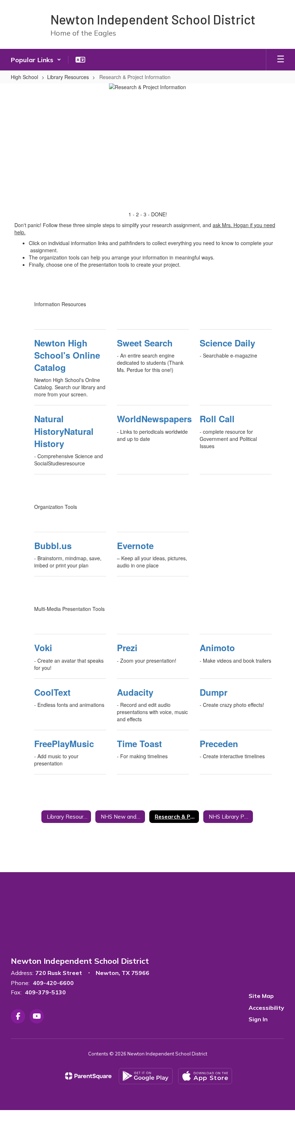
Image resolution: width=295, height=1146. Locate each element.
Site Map (261, 995)
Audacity (135, 692)
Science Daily (227, 343)
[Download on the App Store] (205, 1076)
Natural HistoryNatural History (64, 431)
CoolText (52, 692)
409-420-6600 (53, 982)
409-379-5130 (45, 992)
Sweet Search (145, 343)
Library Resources (68, 76)
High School (24, 76)
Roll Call (217, 419)
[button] (36, 59)
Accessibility (266, 1007)
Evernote (135, 545)
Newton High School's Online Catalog (67, 355)
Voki (43, 647)
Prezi (127, 647)
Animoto (217, 647)
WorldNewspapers (153, 419)
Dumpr (213, 692)
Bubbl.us (53, 545)
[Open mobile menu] (280, 59)
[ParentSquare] (88, 1076)
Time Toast (139, 743)
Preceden (219, 743)
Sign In (258, 1019)
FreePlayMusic (64, 743)
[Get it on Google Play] (146, 1076)
